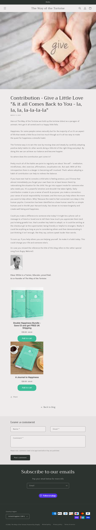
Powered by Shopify (33, 524)
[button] (4, 8)
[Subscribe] (66, 485)
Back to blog (49, 407)
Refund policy (46, 524)
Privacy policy (57, 524)
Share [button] (15, 397)
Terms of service (70, 524)
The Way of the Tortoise (19, 524)
